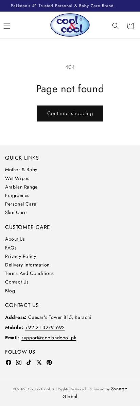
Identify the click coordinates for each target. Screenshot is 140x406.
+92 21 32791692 (45, 327)
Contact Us (17, 281)
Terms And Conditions (29, 273)
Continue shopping (70, 113)
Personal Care (20, 203)
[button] (115, 25)
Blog (10, 290)
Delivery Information (27, 264)
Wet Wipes (17, 178)
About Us (15, 239)
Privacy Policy (20, 256)
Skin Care (16, 212)
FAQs (11, 247)
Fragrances (17, 195)
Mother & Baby (21, 169)
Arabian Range (21, 186)
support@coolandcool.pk (48, 337)
